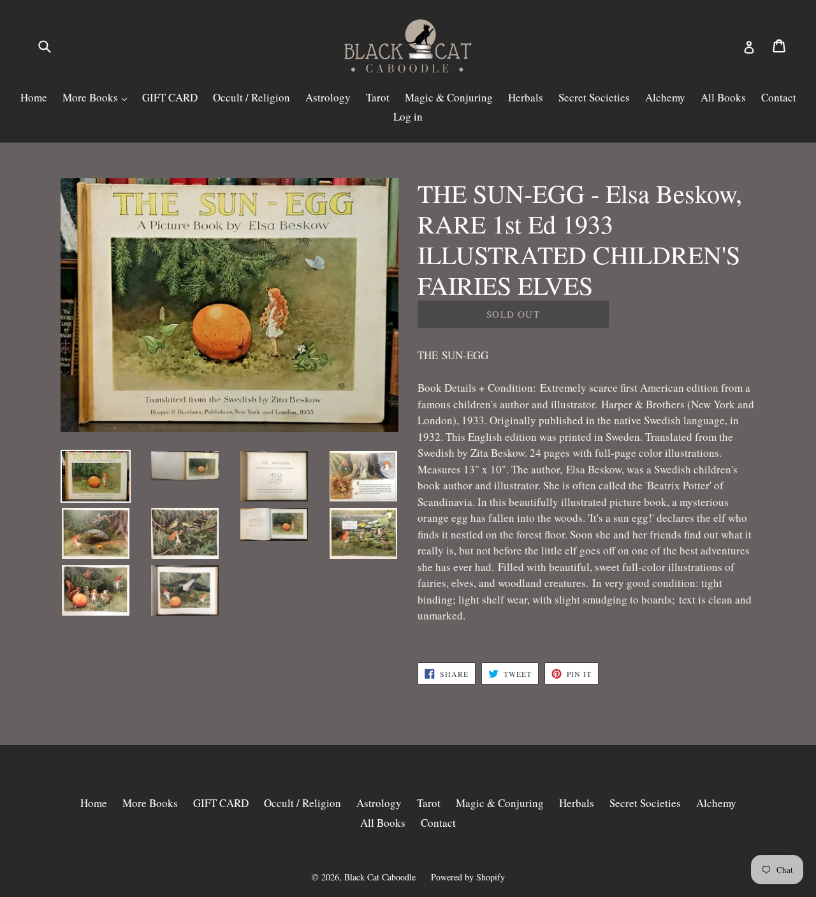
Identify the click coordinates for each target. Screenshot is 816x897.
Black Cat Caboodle (380, 877)
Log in (408, 116)
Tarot (378, 97)
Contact (778, 97)
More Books (91, 97)
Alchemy (665, 97)
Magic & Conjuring (449, 97)
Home (33, 97)
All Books (723, 97)
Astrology (328, 97)
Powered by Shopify (468, 877)
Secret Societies (594, 97)
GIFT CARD (170, 97)
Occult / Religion (251, 97)
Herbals (525, 97)
